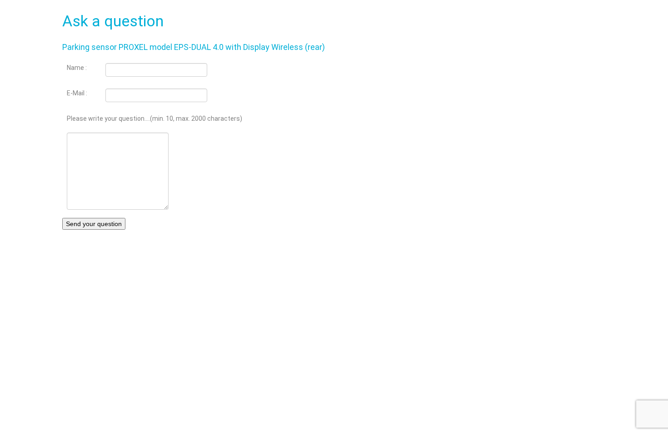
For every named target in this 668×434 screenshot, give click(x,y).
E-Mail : (77, 93)
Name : (77, 67)
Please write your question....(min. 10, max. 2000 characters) (154, 118)
